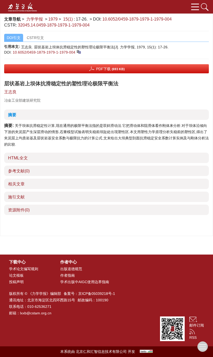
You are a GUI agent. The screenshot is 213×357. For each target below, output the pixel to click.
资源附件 (19, 210)
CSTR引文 (35, 38)
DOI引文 (14, 38)
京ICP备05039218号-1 (96, 293)
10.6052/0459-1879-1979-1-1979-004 (137, 19)
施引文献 (16, 197)
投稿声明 (16, 282)
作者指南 (67, 275)
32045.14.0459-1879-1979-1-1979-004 (54, 25)
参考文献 (19, 171)
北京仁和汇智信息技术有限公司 (101, 351)
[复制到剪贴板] (78, 51)
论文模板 (16, 275)
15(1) (68, 19)
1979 (53, 19)
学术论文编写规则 (23, 269)
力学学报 (34, 19)
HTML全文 (18, 158)
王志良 (10, 92)
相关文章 (16, 184)
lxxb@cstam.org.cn (35, 313)
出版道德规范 (71, 269)
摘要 (12, 115)
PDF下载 (110, 69)
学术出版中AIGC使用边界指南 (84, 282)
